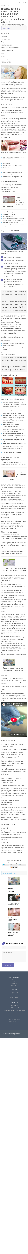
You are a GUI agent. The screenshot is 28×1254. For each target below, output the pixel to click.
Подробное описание (7, 42)
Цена (2, 53)
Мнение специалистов (7, 50)
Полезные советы (6, 61)
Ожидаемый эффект (6, 44)
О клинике (14, 985)
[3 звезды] (10, 860)
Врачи (13, 980)
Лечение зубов (14, 992)
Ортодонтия (14, 996)
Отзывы (3, 56)
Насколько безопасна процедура (10, 47)
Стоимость (14, 983)
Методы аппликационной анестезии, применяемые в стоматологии (14, 904)
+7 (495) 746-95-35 (14, 1005)
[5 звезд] (12, 860)
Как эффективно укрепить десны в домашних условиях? (14, 919)
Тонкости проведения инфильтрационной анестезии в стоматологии (13, 934)
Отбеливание (14, 994)
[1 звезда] (7, 860)
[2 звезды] (8, 860)
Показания (4, 36)
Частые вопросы (5, 59)
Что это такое (5, 33)
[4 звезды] (11, 860)
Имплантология (14, 997)
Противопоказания (6, 39)
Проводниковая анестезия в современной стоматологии (12, 889)
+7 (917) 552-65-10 (14, 1007)
